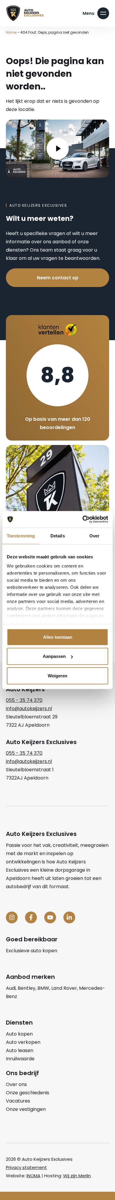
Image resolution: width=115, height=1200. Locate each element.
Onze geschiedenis (27, 1092)
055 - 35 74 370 (24, 700)
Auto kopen (19, 1034)
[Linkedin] (69, 917)
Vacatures (18, 1101)
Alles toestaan (57, 636)
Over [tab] (94, 535)
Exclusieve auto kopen (31, 950)
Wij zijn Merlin (77, 1176)
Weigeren (57, 675)
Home (11, 32)
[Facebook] (31, 917)
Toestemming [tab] (21, 535)
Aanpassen (54, 656)
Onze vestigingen (26, 1109)
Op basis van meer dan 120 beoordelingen (57, 423)
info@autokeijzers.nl (29, 708)
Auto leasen (19, 1050)
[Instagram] (12, 917)
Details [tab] (57, 535)
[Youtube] (50, 917)
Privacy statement (26, 1167)
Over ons (16, 1084)
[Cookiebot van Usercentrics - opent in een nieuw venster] (82, 519)
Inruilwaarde (20, 1058)
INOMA (33, 1176)
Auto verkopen (23, 1042)
